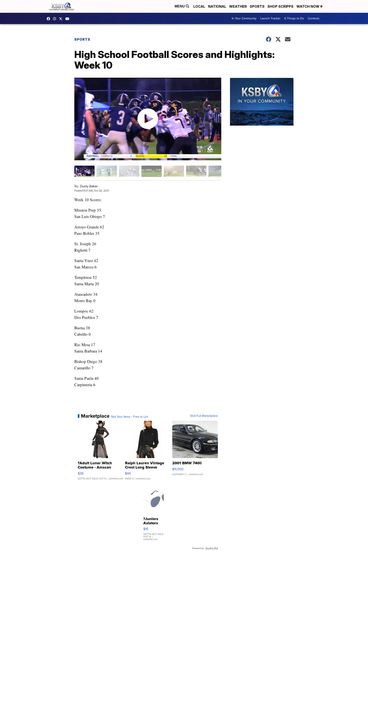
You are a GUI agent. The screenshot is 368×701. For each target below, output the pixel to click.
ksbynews (49, 18)
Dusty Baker (89, 186)
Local (199, 6)
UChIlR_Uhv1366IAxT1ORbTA (68, 18)
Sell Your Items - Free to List (129, 416)
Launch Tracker (270, 18)
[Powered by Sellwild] (212, 548)
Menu (180, 6)
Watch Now (308, 6)
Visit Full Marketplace (204, 415)
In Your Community (244, 18)
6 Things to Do (294, 18)
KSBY (62, 18)
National (217, 6)
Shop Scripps (280, 6)
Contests (313, 18)
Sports (257, 6)
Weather (238, 6)
